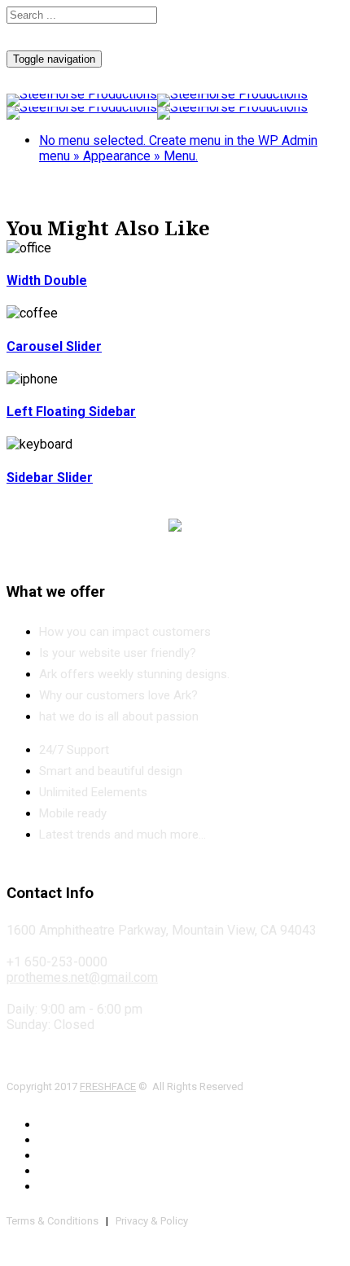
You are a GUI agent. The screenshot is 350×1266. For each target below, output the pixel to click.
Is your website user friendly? (117, 653)
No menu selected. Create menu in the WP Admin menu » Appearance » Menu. (178, 148)
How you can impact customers (125, 631)
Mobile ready (73, 813)
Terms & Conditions (52, 1221)
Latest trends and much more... (122, 834)
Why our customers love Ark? (118, 695)
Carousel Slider (54, 346)
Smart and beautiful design (110, 771)
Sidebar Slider (50, 477)
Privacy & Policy (152, 1221)
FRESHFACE (108, 1086)
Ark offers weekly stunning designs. (134, 674)
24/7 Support (74, 750)
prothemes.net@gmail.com (82, 977)
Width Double (47, 280)
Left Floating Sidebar (71, 411)
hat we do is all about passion (119, 716)
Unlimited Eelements (93, 792)
